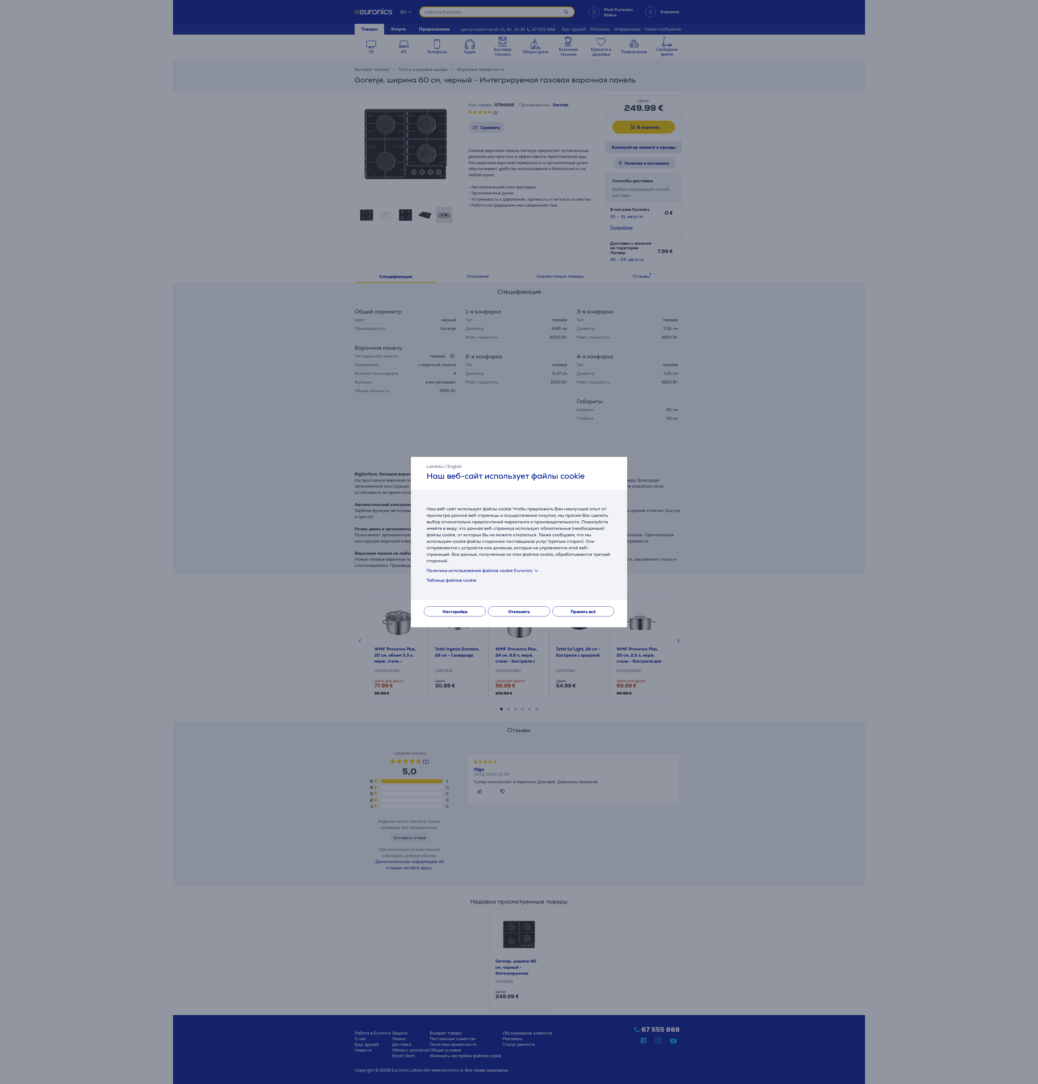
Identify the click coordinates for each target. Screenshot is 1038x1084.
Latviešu (435, 466)
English (454, 466)
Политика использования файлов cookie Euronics (479, 570)
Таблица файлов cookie (451, 580)
